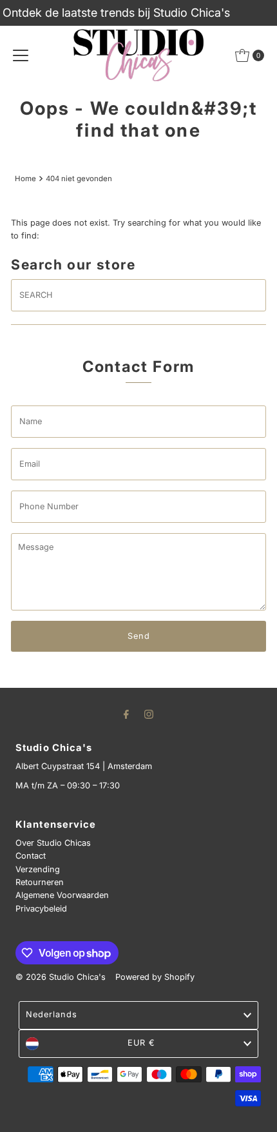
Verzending (37, 869)
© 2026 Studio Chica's (60, 977)
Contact (30, 856)
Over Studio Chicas (53, 843)
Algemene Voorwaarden (62, 895)
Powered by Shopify (155, 977)
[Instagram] (148, 713)
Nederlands (51, 1014)
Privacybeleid (41, 908)
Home (25, 178)
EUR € (141, 1043)
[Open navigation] (20, 55)
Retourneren (39, 882)
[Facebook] (126, 713)
